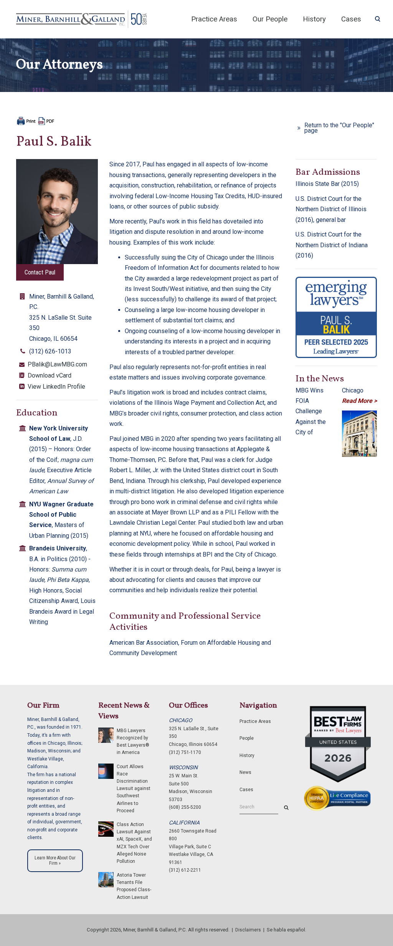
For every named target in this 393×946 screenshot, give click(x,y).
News (245, 772)
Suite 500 (179, 784)
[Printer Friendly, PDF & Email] (35, 120)
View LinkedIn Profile (56, 386)
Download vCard (49, 375)
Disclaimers (248, 930)
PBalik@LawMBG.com (57, 364)
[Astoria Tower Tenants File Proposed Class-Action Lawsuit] (106, 879)
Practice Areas (214, 19)
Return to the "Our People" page (339, 128)
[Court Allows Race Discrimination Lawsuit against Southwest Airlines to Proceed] (106, 771)
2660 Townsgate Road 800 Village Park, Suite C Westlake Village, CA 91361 (192, 846)
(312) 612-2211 (185, 870)
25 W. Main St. (183, 775)
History (314, 19)
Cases (246, 789)
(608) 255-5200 (185, 807)
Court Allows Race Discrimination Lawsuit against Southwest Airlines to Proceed (133, 788)
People (246, 738)
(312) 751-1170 (185, 752)
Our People (270, 19)
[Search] (286, 807)
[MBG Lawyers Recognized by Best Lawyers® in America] (106, 734)
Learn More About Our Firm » (55, 860)
